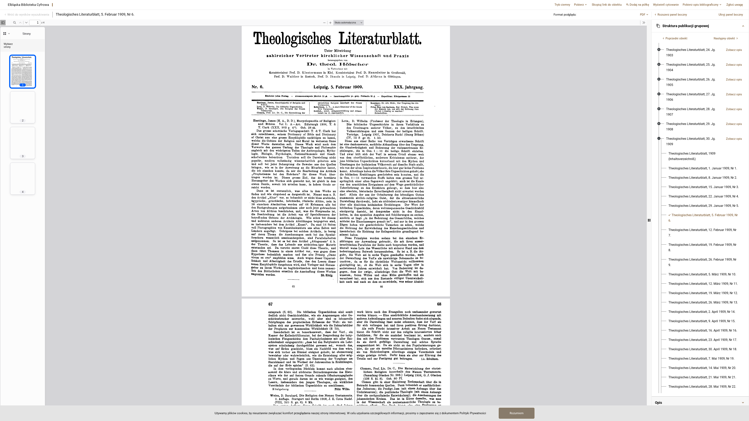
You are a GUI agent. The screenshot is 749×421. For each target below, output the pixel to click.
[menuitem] (694, 52)
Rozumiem (517, 413)
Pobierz (579, 4)
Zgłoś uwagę (734, 4)
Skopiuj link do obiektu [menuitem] (607, 4)
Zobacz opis (734, 50)
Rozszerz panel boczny (672, 14)
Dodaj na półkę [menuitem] (639, 4)
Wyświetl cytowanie (666, 4)
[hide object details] (649, 220)
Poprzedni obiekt (676, 38)
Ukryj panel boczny (731, 14)
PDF (642, 14)
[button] (700, 26)
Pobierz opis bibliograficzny (700, 4)
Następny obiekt (724, 38)
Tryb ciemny (562, 4)
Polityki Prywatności (473, 413)
